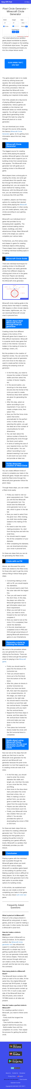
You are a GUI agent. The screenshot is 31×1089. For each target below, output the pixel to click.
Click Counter (23, 1079)
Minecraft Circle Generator (11, 1079)
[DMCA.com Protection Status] (15, 1068)
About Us (8, 1073)
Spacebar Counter (15, 1082)
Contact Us (15, 1073)
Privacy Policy (11, 1076)
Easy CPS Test (7, 2)
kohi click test (21, 895)
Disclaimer (22, 1073)
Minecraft (23, 204)
